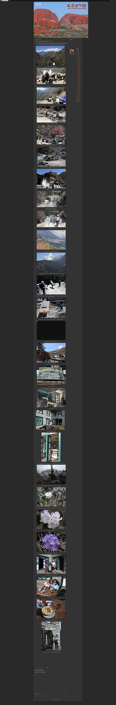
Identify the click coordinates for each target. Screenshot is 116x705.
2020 (77, 56)
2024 (77, 52)
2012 (77, 99)
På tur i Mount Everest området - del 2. (79, 87)
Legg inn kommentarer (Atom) (42, 694)
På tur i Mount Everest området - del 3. (79, 83)
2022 (77, 54)
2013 (77, 98)
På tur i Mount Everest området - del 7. (79, 69)
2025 (77, 51)
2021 (77, 55)
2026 (38, 4)
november (79, 57)
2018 (77, 95)
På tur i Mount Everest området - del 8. (79, 65)
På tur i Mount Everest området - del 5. (79, 76)
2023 (77, 53)
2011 (77, 100)
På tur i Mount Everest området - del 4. (79, 80)
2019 (77, 94)
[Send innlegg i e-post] (47, 667)
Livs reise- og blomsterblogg (73, 53)
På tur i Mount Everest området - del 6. (79, 72)
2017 (77, 96)
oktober (79, 59)
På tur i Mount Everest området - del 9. (79, 61)
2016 (77, 97)
